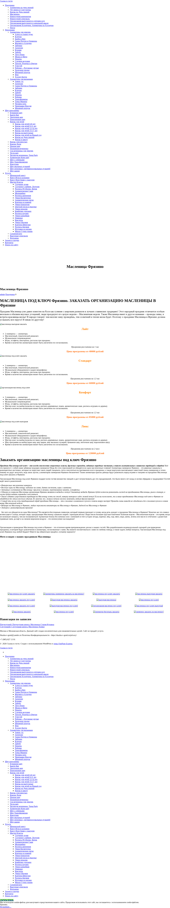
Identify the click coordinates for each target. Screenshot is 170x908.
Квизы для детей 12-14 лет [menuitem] (26, 779)
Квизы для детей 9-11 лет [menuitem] (25, 777)
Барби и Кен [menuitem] (20, 690)
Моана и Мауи (21, 57)
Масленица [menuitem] (15, 665)
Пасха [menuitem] (12, 679)
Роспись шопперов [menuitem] (23, 847)
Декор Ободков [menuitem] (21, 873)
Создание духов (21, 184)
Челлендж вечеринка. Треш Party (24, 155)
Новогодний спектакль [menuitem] (20, 670)
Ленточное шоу (16, 117)
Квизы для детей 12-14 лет (26, 128)
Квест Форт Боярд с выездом (22, 180)
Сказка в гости (6, 1)
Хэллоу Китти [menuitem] (21, 728)
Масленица (15, 14)
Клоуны (18, 37)
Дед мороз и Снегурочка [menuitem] (20, 661)
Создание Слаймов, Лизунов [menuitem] (27, 838)
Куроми (18, 50)
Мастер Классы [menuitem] (16, 833)
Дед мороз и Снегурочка (20, 10)
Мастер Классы (16, 182)
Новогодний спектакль (20, 19)
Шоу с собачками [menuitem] (17, 811)
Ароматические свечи (24, 200)
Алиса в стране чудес (24, 34)
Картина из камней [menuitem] (23, 853)
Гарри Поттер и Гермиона (26, 41)
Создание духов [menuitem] (21, 835)
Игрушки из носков (23, 229)
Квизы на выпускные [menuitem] (24, 784)
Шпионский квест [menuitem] (18, 826)
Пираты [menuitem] (18, 710)
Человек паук (20, 104)
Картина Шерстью (23, 225)
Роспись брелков (22, 227)
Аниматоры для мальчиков (21, 79)
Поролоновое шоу (17, 119)
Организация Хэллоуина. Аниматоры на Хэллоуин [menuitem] (32, 676)
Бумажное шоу (16, 113)
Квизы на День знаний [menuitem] (19, 663)
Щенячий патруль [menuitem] (22, 723)
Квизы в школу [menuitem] (21, 791)
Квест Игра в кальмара (19, 178)
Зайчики (18, 46)
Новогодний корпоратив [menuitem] (20, 667)
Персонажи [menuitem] (10, 681)
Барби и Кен (20, 39)
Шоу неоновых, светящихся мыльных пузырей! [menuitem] (30, 820)
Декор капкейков (22, 216)
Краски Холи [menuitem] (15, 795)
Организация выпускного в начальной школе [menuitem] (29, 674)
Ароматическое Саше (24, 191)
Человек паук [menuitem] (20, 755)
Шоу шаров (15, 171)
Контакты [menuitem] (9, 894)
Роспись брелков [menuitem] (22, 878)
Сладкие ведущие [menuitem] (22, 712)
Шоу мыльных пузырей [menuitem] (20, 817)
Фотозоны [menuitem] (14, 889)
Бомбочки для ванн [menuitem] (23, 862)
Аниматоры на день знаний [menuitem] (21, 659)
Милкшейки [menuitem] (20, 844)
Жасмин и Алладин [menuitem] (23, 694)
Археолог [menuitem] (19, 699)
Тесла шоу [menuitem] (14, 804)
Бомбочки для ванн (23, 211)
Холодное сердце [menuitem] (22, 721)
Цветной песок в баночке (26, 207)
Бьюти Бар (14, 115)
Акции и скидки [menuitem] (12, 891)
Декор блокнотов (22, 204)
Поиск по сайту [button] (11, 245)
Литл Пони (20, 54)
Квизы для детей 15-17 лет (26, 131)
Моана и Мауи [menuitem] (21, 708)
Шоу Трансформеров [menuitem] (19, 813)
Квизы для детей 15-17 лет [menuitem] (26, 782)
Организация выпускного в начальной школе (29, 23)
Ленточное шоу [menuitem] (16, 768)
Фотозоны (14, 238)
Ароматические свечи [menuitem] (24, 851)
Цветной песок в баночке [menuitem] (26, 858)
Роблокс (18, 97)
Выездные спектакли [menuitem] (19, 887)
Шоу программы (12, 110)
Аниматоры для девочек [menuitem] (20, 683)
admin (2, 294)
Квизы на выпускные (24, 133)
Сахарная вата (16, 234)
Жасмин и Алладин (23, 43)
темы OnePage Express (63, 644)
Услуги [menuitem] (8, 824)
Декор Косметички (23, 198)
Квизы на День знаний (19, 12)
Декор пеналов (21, 209)
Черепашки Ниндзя (23, 106)
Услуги (8, 173)
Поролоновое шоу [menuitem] (17, 770)
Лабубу (18, 52)
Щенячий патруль (22, 72)
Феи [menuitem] (17, 726)
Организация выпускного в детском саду (27, 21)
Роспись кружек (22, 213)
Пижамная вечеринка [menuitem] (19, 800)
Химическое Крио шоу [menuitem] (19, 809)
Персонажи (10, 30)
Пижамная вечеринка (19, 148)
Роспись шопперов (23, 196)
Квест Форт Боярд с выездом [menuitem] (22, 831)
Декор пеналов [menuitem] (21, 860)
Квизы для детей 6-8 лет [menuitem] (25, 775)
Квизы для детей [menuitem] (17, 773)
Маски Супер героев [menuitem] (23, 882)
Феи (17, 75)
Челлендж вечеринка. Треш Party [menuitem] (24, 806)
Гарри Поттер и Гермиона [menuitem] (26, 692)
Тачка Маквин (21, 101)
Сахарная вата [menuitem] (16, 885)
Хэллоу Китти (21, 77)
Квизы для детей (17, 122)
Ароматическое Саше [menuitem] (24, 842)
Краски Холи (15, 144)
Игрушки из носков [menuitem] (23, 880)
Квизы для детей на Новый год (28, 135)
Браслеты (19, 220)
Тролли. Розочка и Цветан (26, 63)
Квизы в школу (21, 140)
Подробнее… (5, 907)
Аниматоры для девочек (20, 32)
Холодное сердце (22, 70)
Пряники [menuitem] (19, 869)
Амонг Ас (19, 81)
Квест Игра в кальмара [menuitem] (19, 829)
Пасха (12, 28)
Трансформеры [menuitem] (21, 750)
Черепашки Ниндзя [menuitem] (23, 757)
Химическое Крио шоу (19, 157)
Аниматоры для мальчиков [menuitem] (21, 730)
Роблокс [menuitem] (18, 748)
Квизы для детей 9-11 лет (25, 126)
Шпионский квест (18, 175)
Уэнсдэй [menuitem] (18, 717)
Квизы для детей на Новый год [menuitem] (28, 786)
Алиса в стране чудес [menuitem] (24, 685)
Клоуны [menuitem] (18, 688)
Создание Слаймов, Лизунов (27, 187)
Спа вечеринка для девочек (21, 151)
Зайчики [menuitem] (18, 697)
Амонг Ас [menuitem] (19, 732)
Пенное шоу (15, 146)
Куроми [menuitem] (18, 701)
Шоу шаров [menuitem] (15, 822)
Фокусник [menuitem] (14, 815)
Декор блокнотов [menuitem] (22, 856)
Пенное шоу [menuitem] (15, 797)
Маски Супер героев (23, 231)
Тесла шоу (14, 153)
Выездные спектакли (19, 236)
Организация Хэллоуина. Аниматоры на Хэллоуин (32, 25)
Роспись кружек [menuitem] (22, 864)
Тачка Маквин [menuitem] (21, 753)
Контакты (9, 243)
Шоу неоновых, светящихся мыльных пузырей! (30, 169)
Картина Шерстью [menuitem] (23, 876)
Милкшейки (20, 193)
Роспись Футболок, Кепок (26, 189)
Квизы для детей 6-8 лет (25, 124)
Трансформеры (21, 99)
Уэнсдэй (18, 66)
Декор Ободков (21, 222)
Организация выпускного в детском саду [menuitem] (27, 672)
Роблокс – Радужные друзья (27, 68)
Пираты (18, 59)
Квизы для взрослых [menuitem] (18, 793)
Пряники (19, 218)
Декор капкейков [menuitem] (22, 867)
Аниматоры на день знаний (21, 7)
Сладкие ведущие (22, 61)
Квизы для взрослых (18, 142)
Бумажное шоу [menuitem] (16, 764)
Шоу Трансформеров (19, 162)
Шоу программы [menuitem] (12, 762)
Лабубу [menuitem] (18, 703)
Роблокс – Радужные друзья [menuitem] (27, 719)
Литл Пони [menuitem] (20, 706)
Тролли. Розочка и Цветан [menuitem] (26, 714)
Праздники (9, 5)
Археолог (19, 48)
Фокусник (14, 164)
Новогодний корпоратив (20, 16)
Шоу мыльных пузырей (20, 166)
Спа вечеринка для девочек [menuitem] (21, 802)
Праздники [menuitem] (9, 656)
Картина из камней (23, 202)
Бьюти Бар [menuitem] (14, 766)
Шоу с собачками (17, 160)
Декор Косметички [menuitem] (23, 849)
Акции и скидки (12, 240)
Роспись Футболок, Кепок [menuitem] (26, 840)
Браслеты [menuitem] (19, 871)
